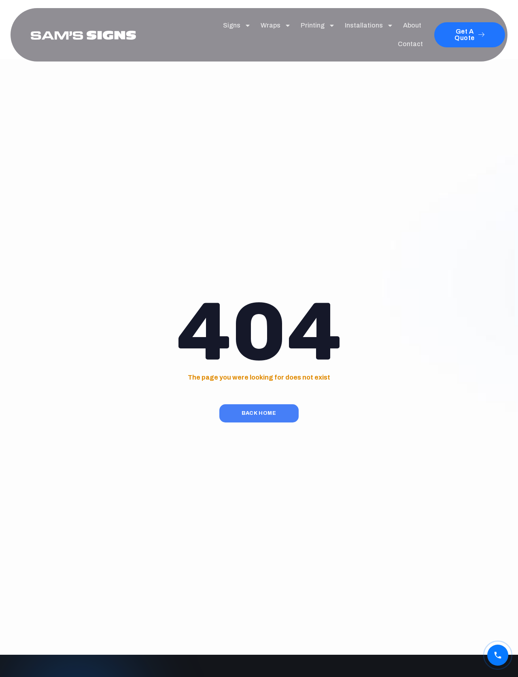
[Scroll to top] (498, 636)
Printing (313, 25)
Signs (231, 25)
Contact (410, 43)
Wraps (270, 25)
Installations (364, 25)
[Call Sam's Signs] (497, 655)
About (412, 25)
